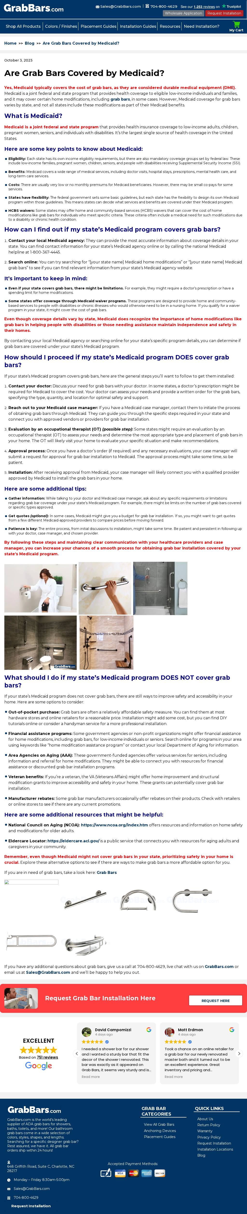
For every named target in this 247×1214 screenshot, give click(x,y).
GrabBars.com (219, 966)
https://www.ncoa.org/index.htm (114, 825)
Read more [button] (91, 1077)
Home (10, 43)
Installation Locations (215, 1149)
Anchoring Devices (160, 1131)
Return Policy (208, 1125)
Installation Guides (138, 26)
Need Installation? (202, 26)
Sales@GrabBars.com (120, 6)
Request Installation (224, 13)
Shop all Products (23, 26)
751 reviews (47, 1057)
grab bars (120, 99)
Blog (29, 43)
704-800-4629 (163, 6)
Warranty (205, 1131)
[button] (239, 1053)
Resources (170, 26)
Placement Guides (99, 26)
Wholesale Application (183, 13)
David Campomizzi (113, 1029)
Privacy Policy (209, 1137)
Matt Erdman (190, 1029)
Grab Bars (107, 872)
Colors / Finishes (61, 26)
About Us (205, 1119)
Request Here (216, 1001)
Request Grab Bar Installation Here (100, 998)
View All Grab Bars (159, 1124)
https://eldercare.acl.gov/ (73, 841)
